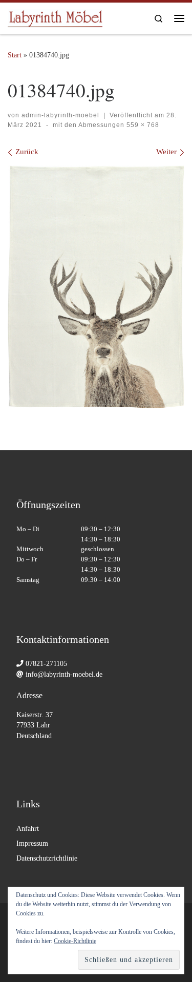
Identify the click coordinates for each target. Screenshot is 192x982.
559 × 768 (141, 125)
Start (15, 55)
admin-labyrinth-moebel (60, 115)
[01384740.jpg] (96, 286)
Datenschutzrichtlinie (46, 858)
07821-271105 (46, 663)
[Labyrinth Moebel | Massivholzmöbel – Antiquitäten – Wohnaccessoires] (55, 16)
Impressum (32, 843)
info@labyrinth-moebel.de (64, 674)
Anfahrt (27, 828)
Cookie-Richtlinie (75, 941)
